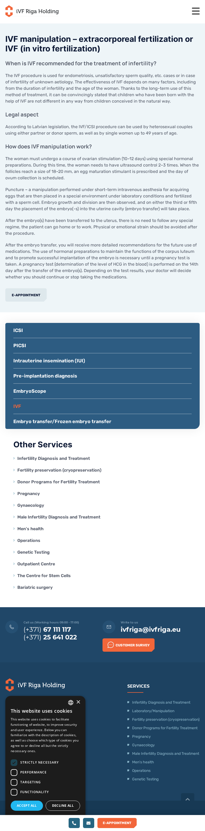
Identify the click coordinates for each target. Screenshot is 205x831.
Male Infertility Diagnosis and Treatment (58, 517)
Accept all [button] (27, 805)
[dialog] (45, 761)
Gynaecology (31, 505)
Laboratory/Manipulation (153, 711)
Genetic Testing (33, 552)
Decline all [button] (63, 805)
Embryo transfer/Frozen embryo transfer (62, 421)
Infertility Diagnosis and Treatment (53, 458)
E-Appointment (26, 295)
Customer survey (133, 645)
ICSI (18, 330)
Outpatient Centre (36, 563)
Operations (29, 540)
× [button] (78, 702)
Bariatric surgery (35, 587)
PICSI (19, 345)
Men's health (30, 528)
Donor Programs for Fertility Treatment (58, 481)
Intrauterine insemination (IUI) (49, 361)
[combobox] (70, 702)
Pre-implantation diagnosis (45, 376)
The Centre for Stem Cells (44, 575)
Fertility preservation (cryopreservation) (59, 470)
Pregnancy (28, 493)
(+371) (47, 629)
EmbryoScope (29, 391)
